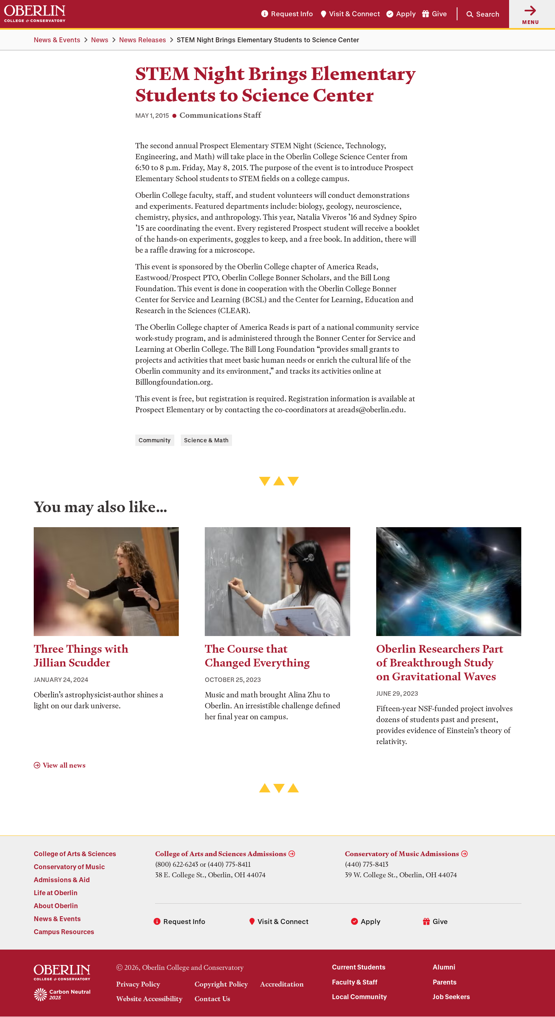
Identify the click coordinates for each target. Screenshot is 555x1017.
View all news (64, 765)
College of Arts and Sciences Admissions (220, 854)
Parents (445, 982)
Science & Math (206, 440)
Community (155, 440)
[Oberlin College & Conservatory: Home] (34, 14)
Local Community (359, 996)
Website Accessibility (149, 999)
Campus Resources (64, 931)
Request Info (292, 14)
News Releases (142, 39)
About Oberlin (56, 905)
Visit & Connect (354, 14)
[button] (478, 13)
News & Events (57, 39)
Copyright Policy (221, 984)
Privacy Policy (138, 984)
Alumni (444, 967)
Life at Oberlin (56, 892)
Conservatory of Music (69, 866)
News (99, 39)
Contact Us (212, 999)
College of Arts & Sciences (75, 853)
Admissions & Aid (62, 879)
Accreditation (282, 984)
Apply (406, 14)
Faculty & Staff (354, 982)
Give (439, 14)
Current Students (359, 967)
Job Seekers (451, 996)
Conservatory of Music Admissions (402, 854)
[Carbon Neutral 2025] (62, 995)
